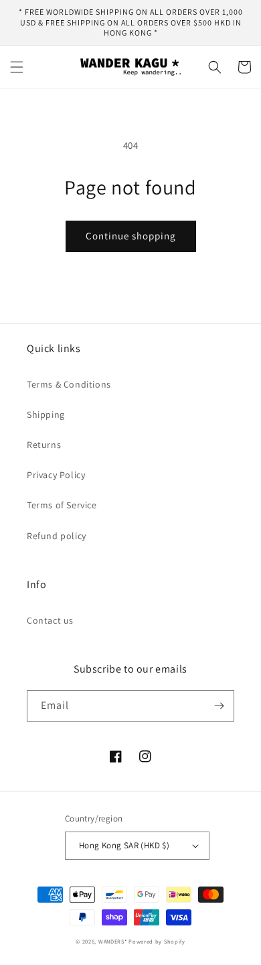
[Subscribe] (219, 706)
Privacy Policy (56, 475)
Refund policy (56, 536)
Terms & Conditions (69, 384)
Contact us (50, 620)
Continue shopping (131, 235)
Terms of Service (62, 505)
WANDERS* (112, 941)
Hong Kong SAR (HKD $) (124, 845)
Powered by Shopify (156, 941)
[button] (16, 67)
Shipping (46, 414)
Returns (44, 445)
